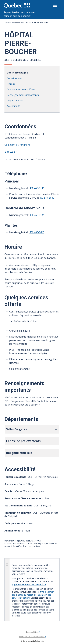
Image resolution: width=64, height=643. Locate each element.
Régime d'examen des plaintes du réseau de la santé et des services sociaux (33, 594)
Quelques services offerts (21, 89)
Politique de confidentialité (32, 636)
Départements (15, 100)
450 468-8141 (36, 215)
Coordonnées (14, 78)
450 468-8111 (36, 188)
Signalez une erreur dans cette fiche (29, 584)
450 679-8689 (46, 197)
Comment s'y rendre (16, 144)
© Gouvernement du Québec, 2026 (32, 641)
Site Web (10, 152)
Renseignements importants (23, 95)
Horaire (11, 84)
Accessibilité (13, 106)
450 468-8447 (36, 232)
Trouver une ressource (14, 22)
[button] (32, 429)
